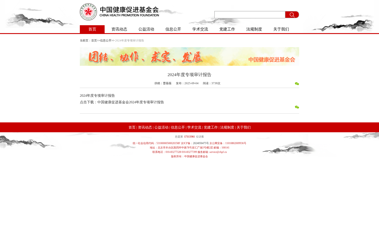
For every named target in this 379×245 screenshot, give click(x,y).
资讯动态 (119, 29)
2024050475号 (201, 143)
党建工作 (227, 29)
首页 (92, 29)
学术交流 (200, 29)
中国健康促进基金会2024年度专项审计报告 (130, 102)
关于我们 (281, 29)
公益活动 (146, 29)
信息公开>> (107, 40)
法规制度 (254, 29)
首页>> (95, 40)
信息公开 (173, 29)
